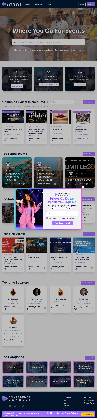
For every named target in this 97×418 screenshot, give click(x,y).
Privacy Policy (70, 413)
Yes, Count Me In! (62, 223)
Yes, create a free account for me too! (61, 218)
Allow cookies (87, 414)
